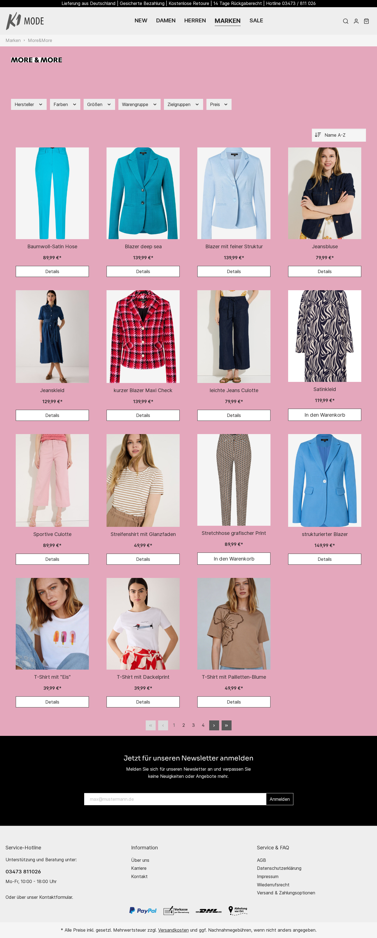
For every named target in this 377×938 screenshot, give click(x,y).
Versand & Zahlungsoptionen (286, 892)
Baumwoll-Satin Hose (52, 246)
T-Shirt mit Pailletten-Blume (234, 677)
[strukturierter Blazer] (324, 480)
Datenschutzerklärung (279, 868)
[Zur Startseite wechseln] (25, 21)
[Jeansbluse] (324, 193)
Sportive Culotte (52, 534)
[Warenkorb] (366, 21)
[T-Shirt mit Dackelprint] (143, 624)
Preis (215, 104)
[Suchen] (346, 21)
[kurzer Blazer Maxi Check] (143, 336)
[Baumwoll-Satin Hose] (52, 193)
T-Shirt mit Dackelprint (143, 677)
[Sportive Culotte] (52, 480)
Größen (95, 104)
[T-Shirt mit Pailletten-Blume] (233, 624)
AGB (261, 860)
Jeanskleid (52, 390)
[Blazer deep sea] (143, 193)
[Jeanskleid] (52, 336)
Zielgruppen (180, 104)
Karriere (139, 868)
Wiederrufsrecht (273, 884)
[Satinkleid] (324, 336)
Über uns (140, 860)
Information (144, 847)
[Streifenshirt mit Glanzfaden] (143, 480)
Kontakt (139, 876)
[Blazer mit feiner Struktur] (233, 193)
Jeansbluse (325, 246)
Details (52, 271)
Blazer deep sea (143, 246)
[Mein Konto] (356, 21)
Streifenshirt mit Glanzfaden (143, 534)
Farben (61, 104)
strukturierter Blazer (325, 534)
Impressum (267, 876)
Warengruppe (136, 104)
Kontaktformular (55, 897)
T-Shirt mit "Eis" (52, 677)
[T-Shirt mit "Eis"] (52, 624)
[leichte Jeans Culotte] (233, 336)
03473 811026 (23, 871)
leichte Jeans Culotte (234, 390)
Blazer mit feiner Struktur (234, 246)
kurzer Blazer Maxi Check (143, 390)
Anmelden (280, 799)
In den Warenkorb (324, 415)
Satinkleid (325, 389)
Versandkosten (173, 930)
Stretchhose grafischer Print (234, 533)
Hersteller (25, 104)
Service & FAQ (273, 847)
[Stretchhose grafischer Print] (233, 480)
